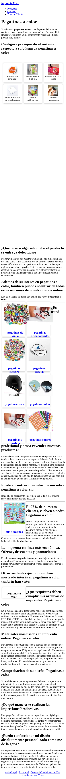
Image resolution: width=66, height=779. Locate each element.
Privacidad (24, 772)
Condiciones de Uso (50, 772)
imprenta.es (10, 3)
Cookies (35, 772)
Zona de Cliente (15, 14)
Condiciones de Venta (33, 775)
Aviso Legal (11, 772)
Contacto (11, 11)
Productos (12, 8)
